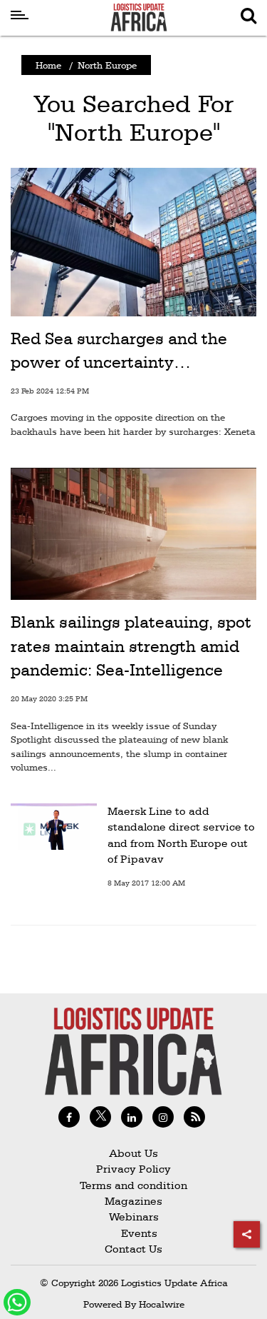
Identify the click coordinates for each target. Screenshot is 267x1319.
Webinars (134, 1216)
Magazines (133, 1201)
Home (48, 65)
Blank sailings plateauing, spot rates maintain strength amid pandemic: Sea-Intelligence (131, 646)
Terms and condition (133, 1185)
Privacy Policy (133, 1168)
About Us (133, 1153)
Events (133, 1233)
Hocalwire (161, 1304)
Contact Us (133, 1248)
